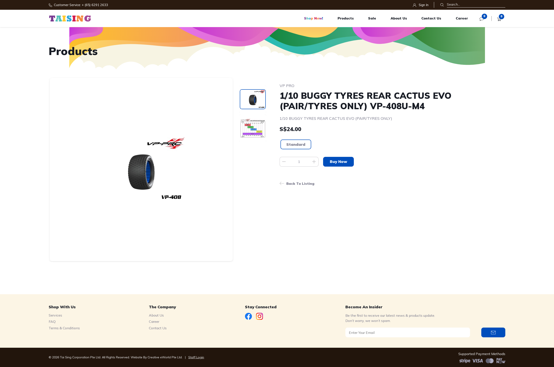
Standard (295, 144)
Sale (372, 18)
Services (55, 315)
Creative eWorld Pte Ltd (165, 357)
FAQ (52, 321)
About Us (399, 18)
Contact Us (431, 18)
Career (462, 18)
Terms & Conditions (64, 328)
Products (346, 18)
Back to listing (300, 183)
